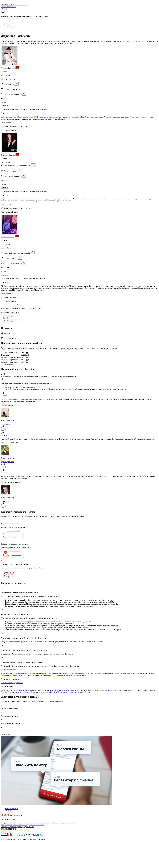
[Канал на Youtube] (12, 830)
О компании (20, 825)
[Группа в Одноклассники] (4, 830)
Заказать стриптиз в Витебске (12, 673)
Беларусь (7, 833)
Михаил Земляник (7, 237)
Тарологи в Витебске (48, 673)
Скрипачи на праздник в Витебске (75, 675)
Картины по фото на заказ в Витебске (96, 673)
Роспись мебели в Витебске (64, 690)
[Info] (16, 84)
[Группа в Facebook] (7, 830)
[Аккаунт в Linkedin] (15, 830)
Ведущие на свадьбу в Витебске (19, 692)
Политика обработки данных (11, 827)
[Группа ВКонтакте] (2, 830)
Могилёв (4, 683)
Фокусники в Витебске (31, 673)
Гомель (10, 683)
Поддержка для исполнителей (65, 823)
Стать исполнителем (8, 7)
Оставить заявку (7, 364)
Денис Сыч (5, 501)
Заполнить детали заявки (10, 312)
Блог (32, 827)
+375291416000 (6, 5)
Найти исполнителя (20, 5)
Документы (26, 827)
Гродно (15, 683)
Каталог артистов (11, 809)
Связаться (4, 106)
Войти (4, 9)
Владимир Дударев (8, 155)
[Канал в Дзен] (10, 830)
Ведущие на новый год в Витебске (44, 692)
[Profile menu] (3, 12)
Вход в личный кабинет (9, 823)
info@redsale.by (16, 815)
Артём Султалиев (7, 462)
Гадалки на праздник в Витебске (51, 675)
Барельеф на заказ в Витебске (12, 690)
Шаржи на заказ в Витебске (84, 690)
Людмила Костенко (8, 68)
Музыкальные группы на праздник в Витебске (74, 692)
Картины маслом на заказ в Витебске (123, 673)
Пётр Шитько (6, 424)
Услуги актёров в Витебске (104, 690)
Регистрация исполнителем (28, 823)
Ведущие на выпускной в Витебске (69, 673)
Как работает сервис (8, 825)
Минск (20, 683)
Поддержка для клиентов (34, 825)
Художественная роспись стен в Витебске (23, 675)
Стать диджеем (6, 734)
